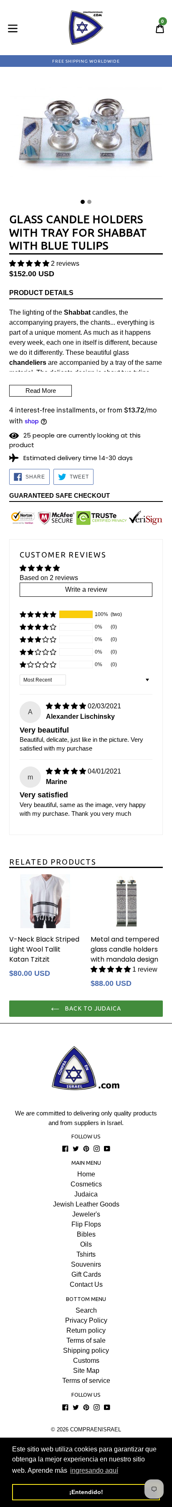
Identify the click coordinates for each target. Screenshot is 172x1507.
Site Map (86, 1370)
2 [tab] (89, 202)
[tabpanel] (86, 136)
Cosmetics (86, 1184)
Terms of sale (86, 1340)
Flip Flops (86, 1224)
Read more (40, 390)
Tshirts (86, 1254)
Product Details (41, 292)
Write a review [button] (86, 589)
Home (86, 1174)
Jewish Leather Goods (86, 1204)
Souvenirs (86, 1264)
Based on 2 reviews (49, 577)
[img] (66, 706)
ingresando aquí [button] (94, 1470)
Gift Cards (86, 1274)
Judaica (86, 1194)
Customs (86, 1360)
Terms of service (86, 1380)
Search (86, 1310)
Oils (86, 1244)
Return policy (86, 1330)
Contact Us (86, 1284)
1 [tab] (83, 202)
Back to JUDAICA (92, 1008)
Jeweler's (86, 1214)
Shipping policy (86, 1350)
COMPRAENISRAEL (95, 1429)
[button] (29, 263)
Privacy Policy (86, 1320)
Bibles (86, 1234)
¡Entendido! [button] (86, 1492)
